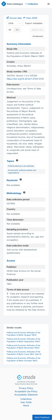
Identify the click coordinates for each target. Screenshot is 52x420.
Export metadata (33, 23)
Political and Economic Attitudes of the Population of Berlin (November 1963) (23, 346)
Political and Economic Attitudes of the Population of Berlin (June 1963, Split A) (24, 353)
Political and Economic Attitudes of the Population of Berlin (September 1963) (23, 340)
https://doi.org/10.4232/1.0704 (22, 78)
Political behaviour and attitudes (21, 166)
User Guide (26, 402)
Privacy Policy (26, 388)
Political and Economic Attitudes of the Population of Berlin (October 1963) (23, 359)
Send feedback (42, 417)
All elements (38, 36)
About (26, 405)
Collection (33, 4)
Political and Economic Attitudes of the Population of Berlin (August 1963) (23, 333)
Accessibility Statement (26, 394)
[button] (48, 3)
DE (10, 30)
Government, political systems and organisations (22, 171)
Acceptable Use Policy (26, 391)
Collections (26, 399)
